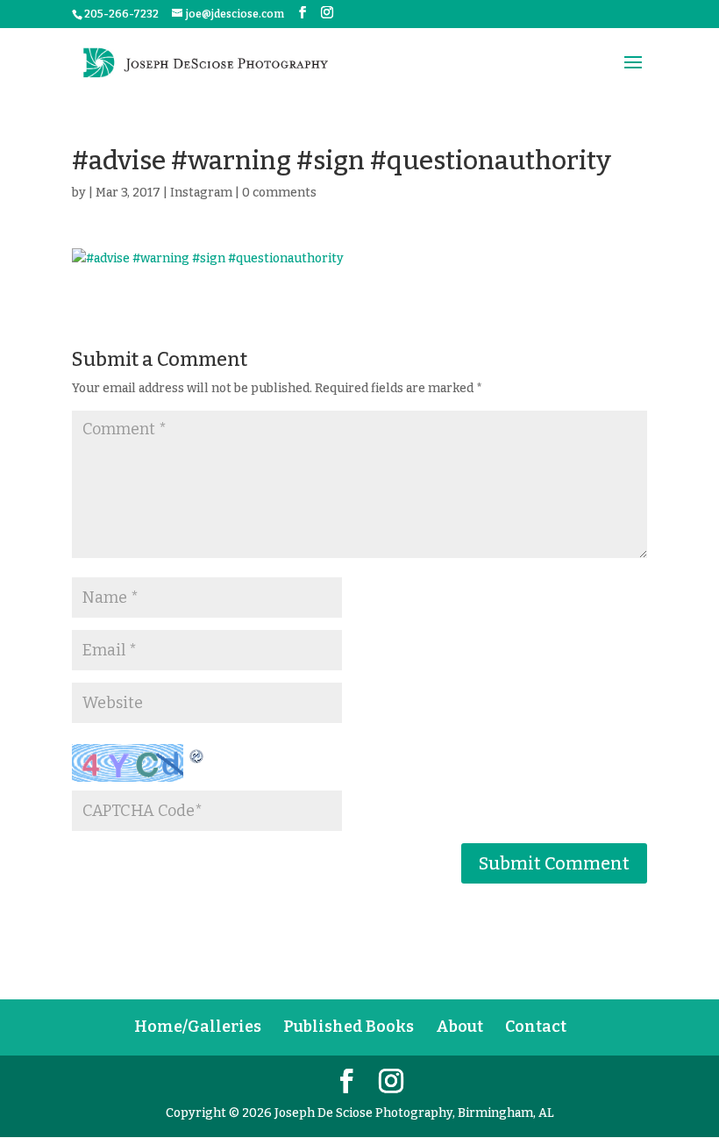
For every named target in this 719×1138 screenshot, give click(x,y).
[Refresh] (197, 754)
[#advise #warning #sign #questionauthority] (359, 258)
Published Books (348, 1026)
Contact (535, 1026)
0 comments (279, 192)
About (459, 1026)
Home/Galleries (197, 1026)
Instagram (201, 192)
